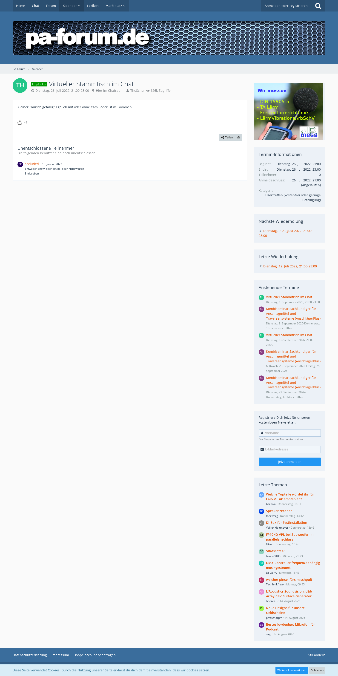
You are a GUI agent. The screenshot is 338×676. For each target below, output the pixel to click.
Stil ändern (316, 655)
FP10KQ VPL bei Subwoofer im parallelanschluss (289, 536)
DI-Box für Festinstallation (286, 522)
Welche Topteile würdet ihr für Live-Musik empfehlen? (290, 496)
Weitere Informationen (291, 670)
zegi (268, 634)
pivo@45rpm (274, 618)
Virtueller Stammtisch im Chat (289, 297)
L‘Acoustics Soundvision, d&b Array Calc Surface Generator (289, 593)
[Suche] (318, 5)
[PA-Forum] (169, 37)
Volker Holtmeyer (277, 528)
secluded (32, 164)
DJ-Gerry (271, 573)
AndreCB (272, 601)
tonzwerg (272, 516)
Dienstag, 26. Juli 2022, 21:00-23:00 (62, 90)
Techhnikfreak (275, 584)
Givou (269, 544)
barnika (271, 504)
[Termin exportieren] (238, 137)
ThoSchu (137, 90)
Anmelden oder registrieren (286, 5)
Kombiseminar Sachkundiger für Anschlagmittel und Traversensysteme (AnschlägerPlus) (293, 313)
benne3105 (273, 556)
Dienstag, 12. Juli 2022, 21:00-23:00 (290, 266)
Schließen (317, 670)
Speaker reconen (279, 511)
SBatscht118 (275, 551)
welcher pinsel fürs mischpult (289, 579)
